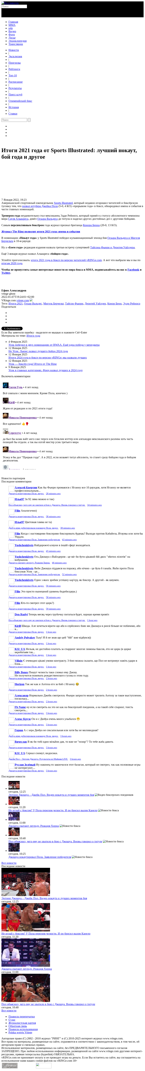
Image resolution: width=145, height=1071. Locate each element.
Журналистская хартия (22, 1022)
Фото (11, 34)
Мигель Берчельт (53, 303)
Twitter (5, 272)
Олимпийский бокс (20, 100)
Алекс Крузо (23, 718)
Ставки (12, 113)
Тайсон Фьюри (74, 303)
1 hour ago (92, 620)
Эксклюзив (15, 56)
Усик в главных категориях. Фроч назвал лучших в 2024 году (45, 370)
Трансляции (15, 44)
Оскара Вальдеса (47, 218)
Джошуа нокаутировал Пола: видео (26, 493)
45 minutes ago (53, 551)
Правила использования (23, 1029)
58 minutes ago (53, 597)
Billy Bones (21, 672)
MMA (12, 24)
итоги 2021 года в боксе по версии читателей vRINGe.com (66, 260)
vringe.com (22, 300)
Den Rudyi (21, 614)
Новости (13, 50)
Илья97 (19, 499)
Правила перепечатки (21, 1016)
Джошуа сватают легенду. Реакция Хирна (29, 563)
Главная (13, 21)
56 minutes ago (53, 586)
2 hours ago (51, 678)
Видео (12, 31)
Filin (17, 510)
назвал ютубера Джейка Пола (40, 206)
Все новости (8, 862)
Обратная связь (17, 1026)
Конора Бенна (91, 225)
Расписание (15, 81)
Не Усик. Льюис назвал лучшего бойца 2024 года (38, 351)
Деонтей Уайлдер (95, 303)
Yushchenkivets (24, 545)
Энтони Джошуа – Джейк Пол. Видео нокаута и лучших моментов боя (51, 794)
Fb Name (20, 707)
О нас (11, 1019)
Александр (21, 695)
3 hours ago (51, 713)
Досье (12, 37)
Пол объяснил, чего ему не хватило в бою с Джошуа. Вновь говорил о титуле (46, 505)
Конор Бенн (114, 303)
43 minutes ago (69, 539)
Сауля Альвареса (18, 218)
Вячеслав (21, 741)
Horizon (19, 684)
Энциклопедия (17, 40)
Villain (18, 660)
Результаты (15, 88)
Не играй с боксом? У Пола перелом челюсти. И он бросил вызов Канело (52, 810)
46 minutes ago (59, 563)
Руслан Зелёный (25, 764)
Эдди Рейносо (131, 303)
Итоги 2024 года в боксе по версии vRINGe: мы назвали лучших (47, 357)
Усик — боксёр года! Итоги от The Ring (32, 363)
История (13, 107)
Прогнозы (14, 62)
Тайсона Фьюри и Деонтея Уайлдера (112, 247)
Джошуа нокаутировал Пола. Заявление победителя (34, 539)
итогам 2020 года (11, 263)
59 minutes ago (53, 609)
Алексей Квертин (26, 487)
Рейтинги (14, 69)
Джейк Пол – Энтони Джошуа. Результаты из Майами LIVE (38, 759)
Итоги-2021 (15, 303)
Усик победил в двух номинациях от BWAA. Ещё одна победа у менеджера (54, 344)
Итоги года (33, 335)
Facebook (133, 269)
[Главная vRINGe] (10, 2)
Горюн (19, 730)
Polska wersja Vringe (20, 1032)
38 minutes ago (53, 516)
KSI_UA (20, 649)
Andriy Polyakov (25, 637)
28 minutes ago (53, 493)
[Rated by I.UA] (43, 1067)
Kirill (18, 625)
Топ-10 (12, 75)
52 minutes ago (69, 574)
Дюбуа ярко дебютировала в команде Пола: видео (33, 528)
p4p (10, 28)
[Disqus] (72, 425)
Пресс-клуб (15, 94)
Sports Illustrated (63, 202)
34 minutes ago (94, 505)
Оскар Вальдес (33, 303)
